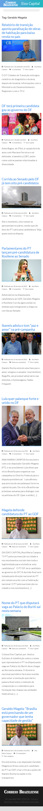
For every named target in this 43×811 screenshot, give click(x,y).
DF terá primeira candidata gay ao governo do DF (20, 108)
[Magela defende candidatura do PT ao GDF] (21, 528)
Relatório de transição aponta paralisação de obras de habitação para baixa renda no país (21, 31)
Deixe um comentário (19, 362)
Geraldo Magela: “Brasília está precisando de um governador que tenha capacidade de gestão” (19, 714)
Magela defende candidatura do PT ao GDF (20, 512)
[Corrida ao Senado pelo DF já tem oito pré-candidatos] (21, 197)
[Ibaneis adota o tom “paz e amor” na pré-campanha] (21, 343)
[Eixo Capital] (31, 3)
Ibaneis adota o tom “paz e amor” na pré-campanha (20, 327)
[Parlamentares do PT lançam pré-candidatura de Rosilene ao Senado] (21, 270)
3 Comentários (17, 143)
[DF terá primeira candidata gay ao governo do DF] (21, 123)
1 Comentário (16, 69)
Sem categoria (9, 756)
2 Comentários (17, 216)
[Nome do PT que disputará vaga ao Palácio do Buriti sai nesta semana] (21, 627)
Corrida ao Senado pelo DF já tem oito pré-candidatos (20, 181)
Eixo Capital (29, 69)
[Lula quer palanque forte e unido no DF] (21, 425)
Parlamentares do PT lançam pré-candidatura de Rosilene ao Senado (20, 252)
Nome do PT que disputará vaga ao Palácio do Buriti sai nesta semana (21, 607)
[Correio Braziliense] (12, 3)
